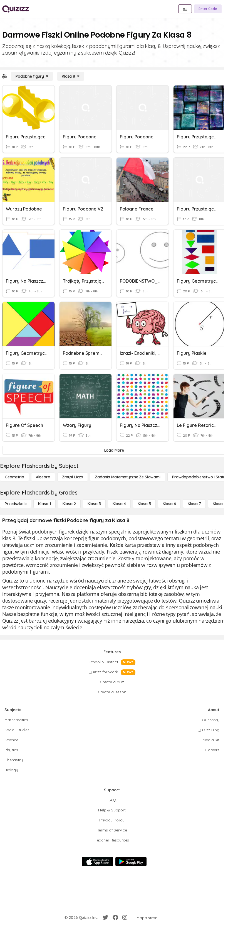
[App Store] (97, 861)
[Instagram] (124, 917)
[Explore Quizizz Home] (15, 9)
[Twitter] (105, 917)
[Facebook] (115, 917)
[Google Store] (131, 861)
